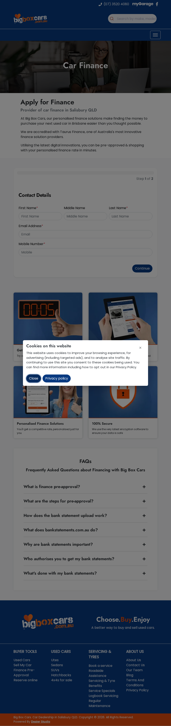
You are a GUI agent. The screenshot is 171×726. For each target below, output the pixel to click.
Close (33, 378)
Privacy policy (56, 378)
